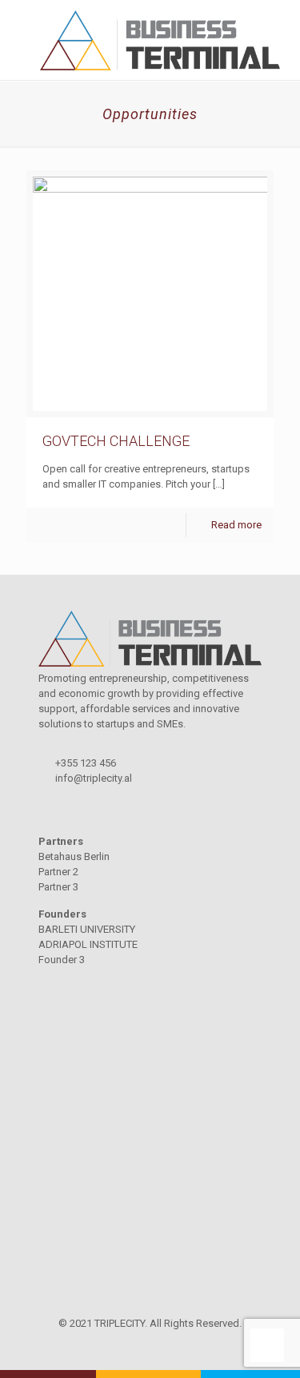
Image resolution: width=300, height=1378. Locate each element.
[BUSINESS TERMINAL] (150, 40)
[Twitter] (150, 1346)
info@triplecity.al (93, 778)
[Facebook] (128, 1346)
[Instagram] (171, 1346)
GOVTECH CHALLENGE (116, 440)
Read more (236, 525)
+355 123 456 (85, 763)
